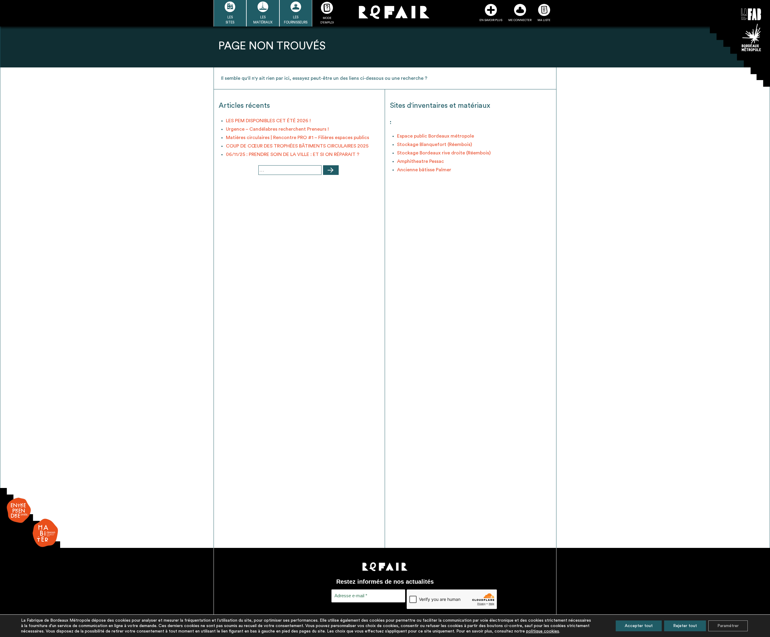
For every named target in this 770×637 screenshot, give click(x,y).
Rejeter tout (685, 626)
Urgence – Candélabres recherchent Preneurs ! (277, 129)
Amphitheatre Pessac (420, 161)
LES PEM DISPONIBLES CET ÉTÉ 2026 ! (268, 120)
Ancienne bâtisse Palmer (424, 169)
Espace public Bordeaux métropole (435, 136)
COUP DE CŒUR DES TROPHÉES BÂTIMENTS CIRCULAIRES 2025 (297, 146)
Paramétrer (728, 626)
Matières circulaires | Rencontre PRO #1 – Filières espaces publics (297, 137)
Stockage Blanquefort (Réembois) (434, 144)
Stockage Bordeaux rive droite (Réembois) (444, 153)
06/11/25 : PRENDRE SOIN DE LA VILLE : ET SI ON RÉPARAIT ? (292, 154)
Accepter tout (639, 626)
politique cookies (542, 631)
